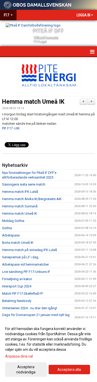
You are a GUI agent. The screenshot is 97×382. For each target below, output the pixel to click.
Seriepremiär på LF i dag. (20, 257)
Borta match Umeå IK (17, 243)
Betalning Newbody (16, 301)
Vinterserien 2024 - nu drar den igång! (29, 308)
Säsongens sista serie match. (24, 184)
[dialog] (48, 350)
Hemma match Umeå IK (33, 101)
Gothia (7, 228)
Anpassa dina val (19, 356)
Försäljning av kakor (17, 279)
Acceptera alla (69, 369)
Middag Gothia (13, 221)
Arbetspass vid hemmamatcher (25, 264)
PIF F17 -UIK (11, 128)
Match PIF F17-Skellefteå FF (22, 293)
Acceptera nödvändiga (25, 369)
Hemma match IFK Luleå (20, 192)
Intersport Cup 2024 (16, 286)
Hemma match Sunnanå (20, 206)
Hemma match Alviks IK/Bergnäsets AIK (32, 199)
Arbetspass (11, 235)
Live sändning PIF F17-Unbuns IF (26, 272)
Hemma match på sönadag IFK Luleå (29, 250)
